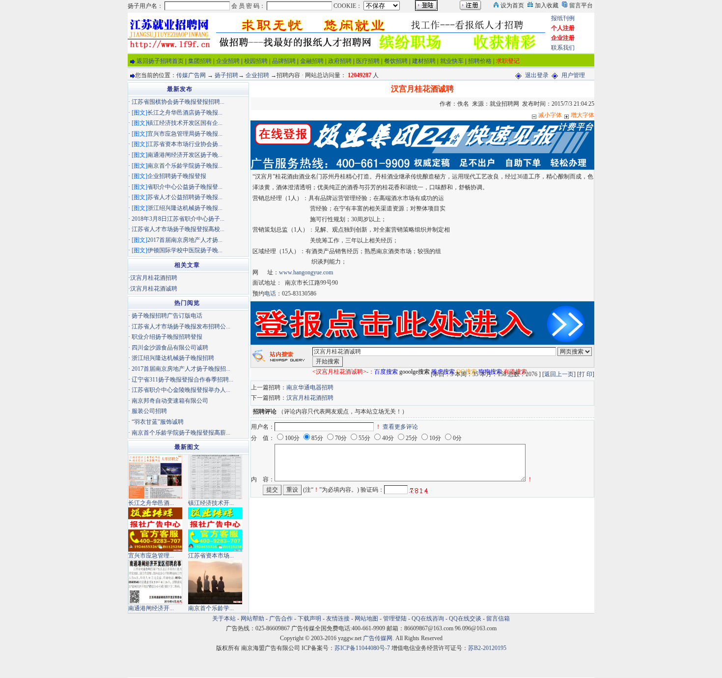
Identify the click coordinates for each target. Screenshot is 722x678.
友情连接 (338, 618)
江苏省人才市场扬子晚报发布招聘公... (181, 326)
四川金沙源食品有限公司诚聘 (170, 347)
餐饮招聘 (396, 61)
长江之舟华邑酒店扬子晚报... (184, 112)
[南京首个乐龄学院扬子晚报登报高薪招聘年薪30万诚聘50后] (215, 581)
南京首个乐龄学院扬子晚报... (184, 165)
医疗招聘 (368, 61)
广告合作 (281, 618)
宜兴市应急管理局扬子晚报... (184, 133)
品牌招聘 (284, 61)
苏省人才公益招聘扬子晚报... (184, 197)
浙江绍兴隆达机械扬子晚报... (184, 208)
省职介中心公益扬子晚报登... (184, 186)
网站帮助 (252, 618)
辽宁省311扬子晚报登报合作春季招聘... (182, 379)
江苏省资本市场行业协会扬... (184, 144)
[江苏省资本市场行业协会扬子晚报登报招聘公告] (215, 529)
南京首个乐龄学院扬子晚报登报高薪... (181, 432)
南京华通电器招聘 (309, 387)
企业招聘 (228, 61)
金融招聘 (312, 61)
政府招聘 (340, 61)
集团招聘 (200, 61)
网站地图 (366, 618)
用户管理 (573, 75)
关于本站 (224, 618)
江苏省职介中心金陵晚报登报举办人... (181, 389)
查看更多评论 (400, 426)
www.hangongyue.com (306, 272)
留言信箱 (498, 618)
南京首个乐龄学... (211, 608)
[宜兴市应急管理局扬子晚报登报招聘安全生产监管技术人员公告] (155, 529)
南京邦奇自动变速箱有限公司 (170, 400)
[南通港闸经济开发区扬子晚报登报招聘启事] (155, 581)
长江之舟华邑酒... (151, 503)
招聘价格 (480, 61)
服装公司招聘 (149, 411)
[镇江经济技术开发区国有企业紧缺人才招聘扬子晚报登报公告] (215, 476)
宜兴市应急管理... (151, 555)
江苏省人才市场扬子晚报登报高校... (178, 229)
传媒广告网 (191, 75)
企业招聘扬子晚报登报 (176, 176)
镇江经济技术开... (211, 503)
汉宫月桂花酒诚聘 (153, 288)
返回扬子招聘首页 (160, 61)
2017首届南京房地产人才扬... (184, 239)
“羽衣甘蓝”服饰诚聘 (158, 421)
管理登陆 (395, 618)
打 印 (585, 374)
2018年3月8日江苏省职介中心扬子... (178, 218)
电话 (270, 293)
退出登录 (537, 75)
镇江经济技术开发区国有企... (184, 122)
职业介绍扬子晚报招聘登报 (167, 336)
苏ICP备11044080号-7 (362, 648)
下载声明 (309, 618)
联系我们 (563, 47)
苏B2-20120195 (487, 648)
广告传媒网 (377, 638)
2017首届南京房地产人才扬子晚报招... (181, 368)
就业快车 (452, 61)
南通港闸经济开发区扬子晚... (184, 154)
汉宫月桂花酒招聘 (309, 397)
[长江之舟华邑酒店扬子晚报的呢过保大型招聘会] (155, 476)
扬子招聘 (226, 75)
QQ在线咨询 (428, 618)
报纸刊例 (563, 18)
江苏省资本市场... (211, 555)
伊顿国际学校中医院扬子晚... (184, 250)
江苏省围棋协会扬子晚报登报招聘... (178, 101)
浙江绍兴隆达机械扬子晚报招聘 (173, 357)
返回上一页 (559, 374)
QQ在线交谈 (465, 618)
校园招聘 (256, 61)
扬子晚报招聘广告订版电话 (167, 315)
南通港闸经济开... (151, 608)
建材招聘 (424, 61)
